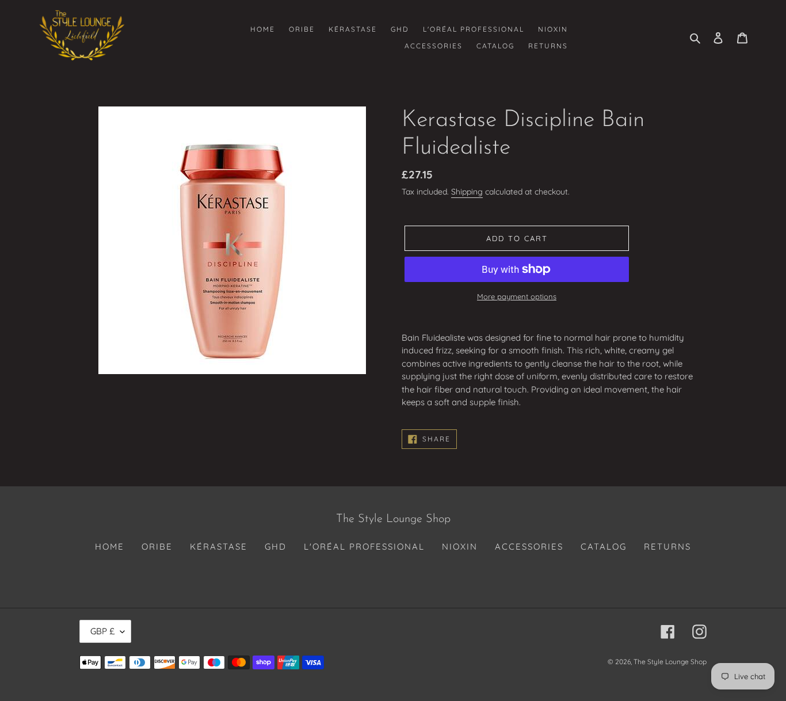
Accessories (529, 546)
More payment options (516, 296)
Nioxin (460, 546)
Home (109, 546)
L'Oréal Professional (364, 546)
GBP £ (102, 631)
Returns (667, 546)
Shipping (467, 191)
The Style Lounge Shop (670, 661)
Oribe (157, 546)
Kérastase (218, 546)
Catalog (604, 546)
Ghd (276, 546)
